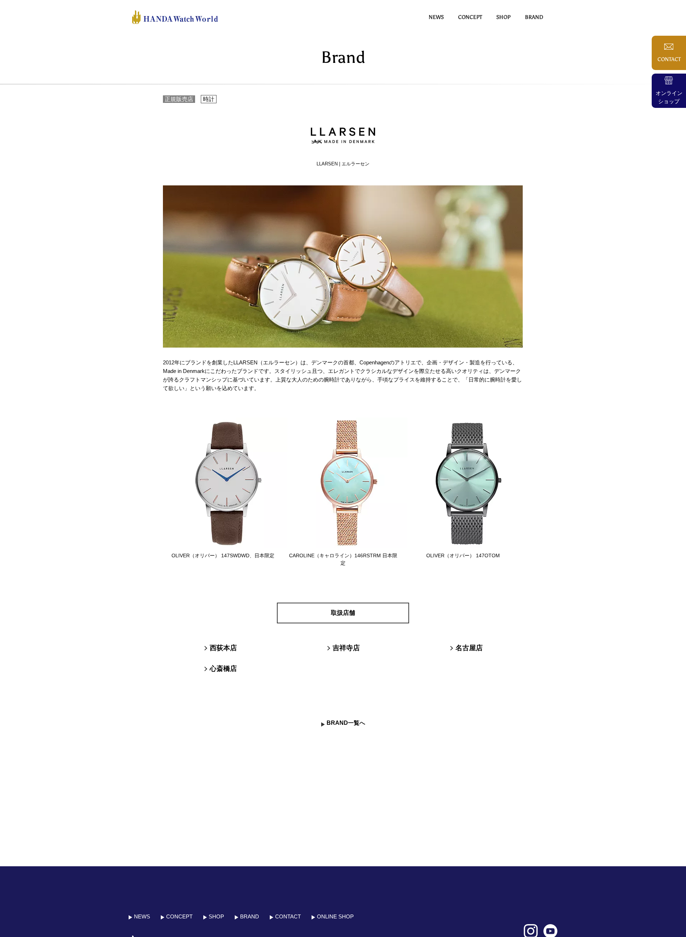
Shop (503, 17)
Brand (534, 17)
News (436, 17)
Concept (470, 17)
